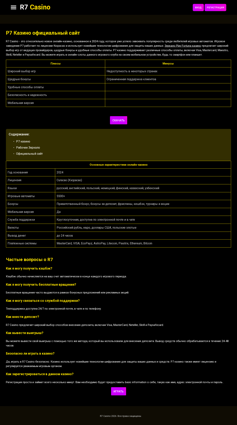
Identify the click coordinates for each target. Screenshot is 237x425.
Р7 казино (23, 141)
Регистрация (215, 7)
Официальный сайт (29, 153)
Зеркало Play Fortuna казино (183, 45)
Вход (198, 7)
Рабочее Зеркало (28, 147)
